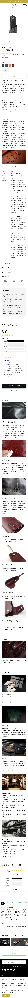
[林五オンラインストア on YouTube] (5, 970)
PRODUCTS (5, 975)
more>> (4, 513)
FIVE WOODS (5, 44)
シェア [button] (4, 923)
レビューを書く (14, 390)
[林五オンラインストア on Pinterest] (11, 970)
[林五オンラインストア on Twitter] (8, 970)
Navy (6, 65)
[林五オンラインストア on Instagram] (2, 970)
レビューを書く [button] (14, 889)
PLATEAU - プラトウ (16, 169)
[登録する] (25, 962)
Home (3, 41)
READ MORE (6, 995)
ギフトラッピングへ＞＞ (8, 703)
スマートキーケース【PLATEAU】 (9, 920)
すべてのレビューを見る (14, 385)
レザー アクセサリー (10, 41)
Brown (10, 65)
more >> (4, 475)
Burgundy (13, 65)
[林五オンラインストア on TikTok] (14, 970)
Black (3, 65)
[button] (23, 926)
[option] (14, 1)
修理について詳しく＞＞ (8, 770)
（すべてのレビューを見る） (19, 54)
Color (6, 62)
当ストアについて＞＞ (7, 857)
